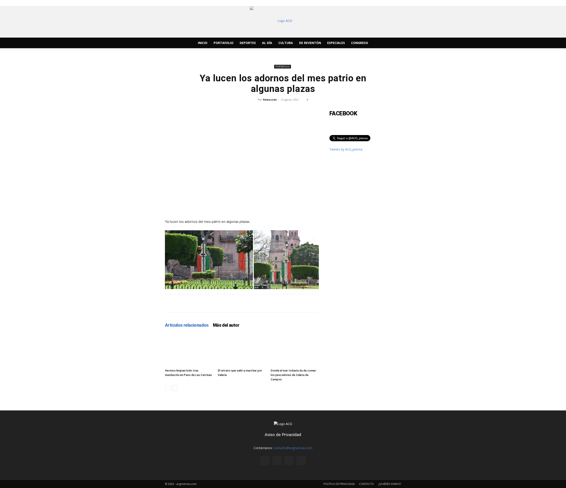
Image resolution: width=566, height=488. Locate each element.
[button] (395, 43)
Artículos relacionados (186, 325)
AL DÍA (267, 43)
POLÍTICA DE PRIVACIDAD (339, 484)
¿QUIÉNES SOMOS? (389, 484)
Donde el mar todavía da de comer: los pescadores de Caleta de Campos (294, 375)
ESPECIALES (336, 43)
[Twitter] (378, 43)
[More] (388, 303)
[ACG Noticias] (283, 22)
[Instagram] (371, 43)
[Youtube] (386, 43)
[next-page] (175, 388)
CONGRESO (359, 43)
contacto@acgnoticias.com (292, 448)
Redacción (270, 99)
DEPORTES (248, 43)
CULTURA (285, 43)
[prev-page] (167, 388)
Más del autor (226, 325)
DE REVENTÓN (310, 43)
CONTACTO (366, 484)
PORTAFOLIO (223, 43)
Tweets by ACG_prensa (345, 149)
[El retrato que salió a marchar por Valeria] (242, 350)
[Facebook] (363, 43)
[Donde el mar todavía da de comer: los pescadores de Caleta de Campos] (295, 350)
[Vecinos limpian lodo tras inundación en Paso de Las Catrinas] (189, 350)
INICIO (202, 43)
